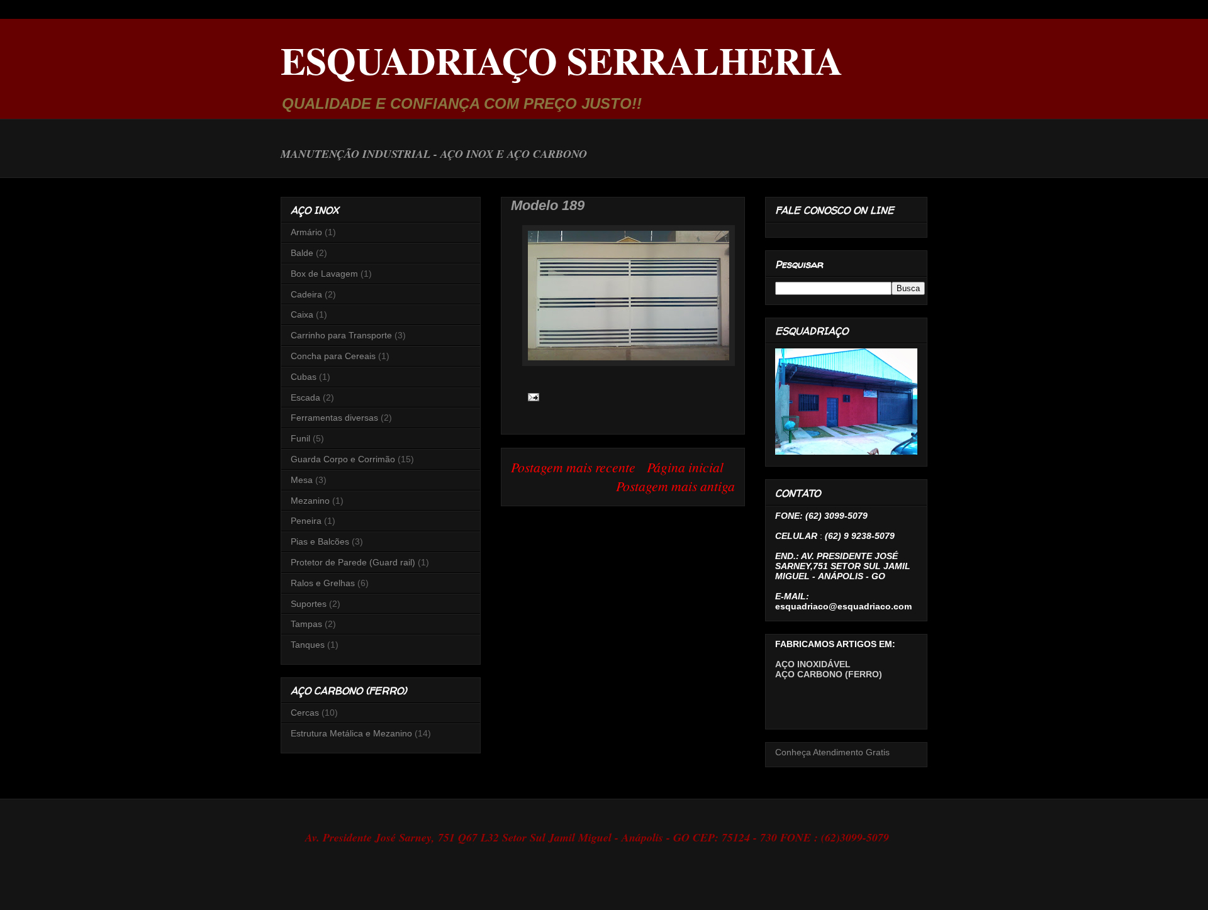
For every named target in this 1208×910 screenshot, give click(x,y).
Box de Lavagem (324, 274)
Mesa (302, 480)
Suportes (309, 604)
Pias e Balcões (320, 541)
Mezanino (310, 501)
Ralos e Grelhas (323, 583)
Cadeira (306, 294)
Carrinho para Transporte (341, 335)
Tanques (308, 645)
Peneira (306, 521)
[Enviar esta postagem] (530, 395)
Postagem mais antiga (675, 486)
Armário (306, 232)
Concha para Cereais (333, 356)
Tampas (306, 624)
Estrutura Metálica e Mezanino (351, 733)
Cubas (303, 377)
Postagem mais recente (573, 467)
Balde (302, 253)
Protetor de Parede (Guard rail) (353, 562)
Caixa (302, 314)
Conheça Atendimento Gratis (832, 752)
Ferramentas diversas (334, 418)
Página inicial (685, 467)
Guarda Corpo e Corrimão (343, 459)
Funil (300, 438)
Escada (305, 397)
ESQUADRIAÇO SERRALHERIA (561, 60)
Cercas (305, 712)
